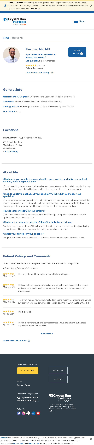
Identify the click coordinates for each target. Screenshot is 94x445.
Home (6, 38)
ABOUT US (58, 370)
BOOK (76, 52)
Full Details (35, 8)
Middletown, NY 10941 (27, 400)
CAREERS (58, 379)
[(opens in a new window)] (19, 413)
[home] (14, 21)
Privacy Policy (68, 407)
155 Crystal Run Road (27, 397)
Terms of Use (54, 409)
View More (46, 334)
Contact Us (27, 370)
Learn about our (38, 72)
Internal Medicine (46, 54)
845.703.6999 (11, 151)
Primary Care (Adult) (36, 57)
